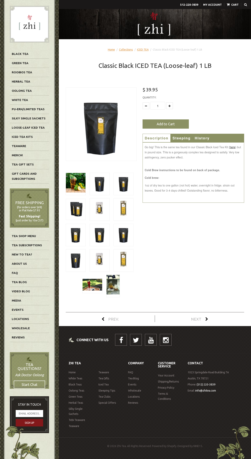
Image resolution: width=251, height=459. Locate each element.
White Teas (75, 378)
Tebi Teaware (77, 420)
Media (16, 300)
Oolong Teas (76, 390)
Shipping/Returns (168, 381)
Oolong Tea (22, 90)
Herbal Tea (21, 81)
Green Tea (20, 63)
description (156, 138)
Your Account (166, 375)
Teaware (19, 146)
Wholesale (21, 328)
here (232, 147)
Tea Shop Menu (24, 236)
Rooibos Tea (22, 72)
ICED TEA (143, 49)
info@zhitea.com (205, 390)
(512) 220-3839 (206, 384)
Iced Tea (103, 384)
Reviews (18, 337)
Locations (20, 319)
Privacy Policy (166, 387)
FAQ (15, 272)
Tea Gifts (103, 378)
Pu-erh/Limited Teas (28, 109)
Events (18, 309)
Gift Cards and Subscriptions (24, 176)
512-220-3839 (189, 4)
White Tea (20, 100)
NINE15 (197, 446)
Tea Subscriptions (27, 245)
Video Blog (21, 291)
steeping (182, 138)
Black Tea (20, 53)
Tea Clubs (104, 396)
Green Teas (76, 396)
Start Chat (29, 384)
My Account (212, 4)
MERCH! (17, 155)
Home (111, 49)
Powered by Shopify (164, 446)
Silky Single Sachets (28, 118)
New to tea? (22, 254)
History (202, 138)
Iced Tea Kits (22, 136)
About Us (19, 263)
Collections (126, 49)
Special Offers (107, 402)
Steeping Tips (106, 390)
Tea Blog (19, 282)
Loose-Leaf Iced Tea (28, 127)
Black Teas (75, 384)
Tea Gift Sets (23, 164)
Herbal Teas (76, 402)
